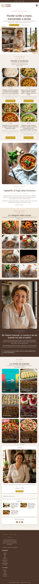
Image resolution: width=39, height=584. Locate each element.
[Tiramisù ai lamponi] (28, 406)
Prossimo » (22, 444)
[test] (10, 381)
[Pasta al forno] (10, 406)
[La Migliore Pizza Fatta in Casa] (10, 431)
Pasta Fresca (10, 259)
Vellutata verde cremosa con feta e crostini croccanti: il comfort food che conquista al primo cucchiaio (28, 128)
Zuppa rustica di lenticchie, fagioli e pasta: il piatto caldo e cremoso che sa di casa (29, 92)
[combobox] (19, 496)
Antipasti (10, 230)
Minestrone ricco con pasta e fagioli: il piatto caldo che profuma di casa (10, 127)
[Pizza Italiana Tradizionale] (28, 431)
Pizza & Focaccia (28, 259)
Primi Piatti (10, 88)
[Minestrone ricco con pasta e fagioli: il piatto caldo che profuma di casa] (10, 112)
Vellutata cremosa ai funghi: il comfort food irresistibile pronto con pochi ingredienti (10, 91)
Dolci (10, 245)
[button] (37, 5)
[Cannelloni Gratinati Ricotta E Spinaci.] (28, 381)
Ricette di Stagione (29, 274)
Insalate (28, 245)
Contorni (28, 230)
